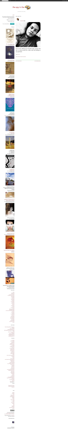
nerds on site (12, 402)
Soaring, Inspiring (12, 328)
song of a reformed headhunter (10, 377)
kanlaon (13, 356)
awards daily (12, 342)
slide (13, 404)
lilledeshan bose (12, 360)
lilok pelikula (12, 361)
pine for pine (12, 371)
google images (12, 399)
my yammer (12, 319)
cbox (13, 394)
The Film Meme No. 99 (11, 334)
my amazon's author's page (11, 295)
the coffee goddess (12, 348)
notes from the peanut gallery (10, 369)
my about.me (12, 293)
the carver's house (12, 346)
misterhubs (13, 365)
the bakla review (12, 343)
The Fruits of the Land (11, 335)
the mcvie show (12, 364)
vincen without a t (12, 381)
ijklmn (13, 354)
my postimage (12, 316)
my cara (13, 303)
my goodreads (12, 307)
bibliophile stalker (12, 344)
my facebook (12, 296)
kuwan (13, 357)
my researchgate (12, 318)
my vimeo (13, 311)
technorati (13, 406)
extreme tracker (12, 395)
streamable (13, 405)
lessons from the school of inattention (9, 359)
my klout (13, 304)
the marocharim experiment (10, 363)
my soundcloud (12, 317)
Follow (12, 23)
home (13, 292)
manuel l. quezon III (11, 362)
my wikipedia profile (11, 309)
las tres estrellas (12, 358)
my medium (12, 299)
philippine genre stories (11, 370)
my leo (13, 322)
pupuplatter (12, 373)
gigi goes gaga (12, 352)
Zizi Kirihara (12, 415)
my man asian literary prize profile (10, 310)
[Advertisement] (28, 14)
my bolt (13, 306)
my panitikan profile (11, 308)
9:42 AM (21, 20)
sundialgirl (13, 378)
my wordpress (12, 301)
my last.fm (13, 314)
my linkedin (12, 312)
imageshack (12, 400)
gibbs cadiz (12, 351)
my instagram (12, 298)
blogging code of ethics (11, 385)
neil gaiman (12, 367)
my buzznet (12, 315)
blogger (13, 392)
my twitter (13, 300)
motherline (13, 366)
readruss (13, 374)
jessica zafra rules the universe (10, 355)
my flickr (13, 313)
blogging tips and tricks (11, 386)
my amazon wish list (11, 321)
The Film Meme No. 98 (11, 336)
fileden (13, 398)
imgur (13, 401)
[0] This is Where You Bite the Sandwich (21, 56)
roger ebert (13, 375)
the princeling (12, 372)
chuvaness (13, 347)
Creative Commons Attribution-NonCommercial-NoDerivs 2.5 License (9, 413)
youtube (13, 408)
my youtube (12, 297)
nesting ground (12, 368)
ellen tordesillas (12, 350)
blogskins (13, 393)
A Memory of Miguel (11, 333)
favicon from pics (12, 396)
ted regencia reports (11, 379)
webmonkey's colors (11, 407)
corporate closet (12, 349)
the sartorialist (12, 376)
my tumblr (13, 302)
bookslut (13, 345)
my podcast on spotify (11, 294)
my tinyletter (12, 305)
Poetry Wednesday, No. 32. (11, 329)
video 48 (13, 380)
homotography (12, 353)
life (18, 54)
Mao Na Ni (13, 332)
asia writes (13, 341)
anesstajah (13, 340)
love (19, 54)
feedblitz (13, 397)
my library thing (12, 320)
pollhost (13, 403)
